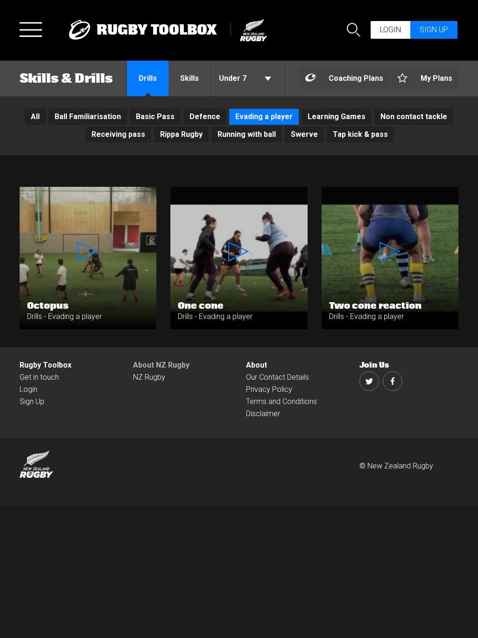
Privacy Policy (269, 389)
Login (390, 29)
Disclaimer (263, 413)
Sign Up (32, 401)
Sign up (434, 29)
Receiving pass (118, 134)
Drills (148, 78)
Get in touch (39, 377)
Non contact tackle (413, 116)
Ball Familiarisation (88, 116)
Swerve (304, 134)
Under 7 (233, 78)
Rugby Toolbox (45, 365)
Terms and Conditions (281, 401)
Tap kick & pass (360, 134)
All (35, 116)
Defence (205, 116)
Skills (189, 78)
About (256, 365)
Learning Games (337, 116)
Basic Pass (155, 116)
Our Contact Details (277, 377)
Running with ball (247, 134)
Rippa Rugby (181, 134)
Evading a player (264, 116)
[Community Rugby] (250, 29)
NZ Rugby (149, 377)
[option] (35, 117)
